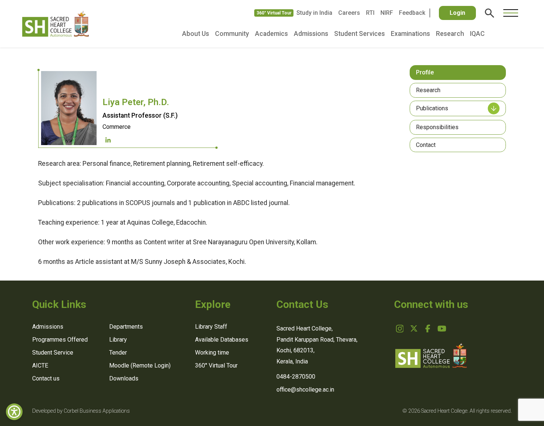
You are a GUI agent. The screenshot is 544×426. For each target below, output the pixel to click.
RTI (370, 12)
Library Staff (211, 326)
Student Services (359, 33)
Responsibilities (437, 127)
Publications (432, 108)
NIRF (386, 12)
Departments (126, 326)
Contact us (46, 378)
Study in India (314, 12)
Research (450, 33)
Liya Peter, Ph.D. (136, 102)
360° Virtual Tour (274, 13)
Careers (349, 12)
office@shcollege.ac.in (305, 389)
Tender (118, 352)
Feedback (412, 12)
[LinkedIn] (108, 140)
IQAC (477, 33)
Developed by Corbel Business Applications (81, 411)
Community (232, 33)
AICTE (40, 365)
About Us (195, 33)
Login (457, 12)
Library (118, 339)
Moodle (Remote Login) (140, 365)
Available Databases (221, 339)
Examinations (410, 33)
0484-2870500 (295, 376)
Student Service (52, 352)
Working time (212, 352)
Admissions (311, 33)
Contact (426, 144)
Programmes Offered (60, 339)
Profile (425, 72)
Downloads (123, 378)
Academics (271, 33)
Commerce (117, 126)
